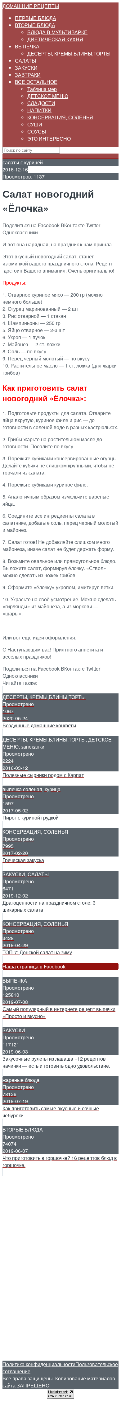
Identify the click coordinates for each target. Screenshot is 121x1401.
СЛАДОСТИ (41, 103)
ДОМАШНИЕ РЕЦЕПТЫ (30, 6)
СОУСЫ (36, 131)
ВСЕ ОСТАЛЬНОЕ (36, 81)
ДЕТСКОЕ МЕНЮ (47, 96)
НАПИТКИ (39, 110)
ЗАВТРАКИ (28, 74)
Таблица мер (42, 88)
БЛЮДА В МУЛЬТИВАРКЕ (57, 32)
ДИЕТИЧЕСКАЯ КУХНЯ (55, 39)
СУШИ (34, 124)
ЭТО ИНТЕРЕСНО (49, 138)
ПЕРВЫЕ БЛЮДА (35, 18)
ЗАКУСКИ (26, 67)
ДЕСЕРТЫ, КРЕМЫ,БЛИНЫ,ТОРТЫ (68, 53)
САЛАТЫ (25, 60)
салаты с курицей (22, 162)
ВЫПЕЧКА (27, 46)
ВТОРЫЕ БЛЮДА (35, 25)
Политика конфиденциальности (38, 1364)
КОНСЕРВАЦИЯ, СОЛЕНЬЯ (60, 117)
